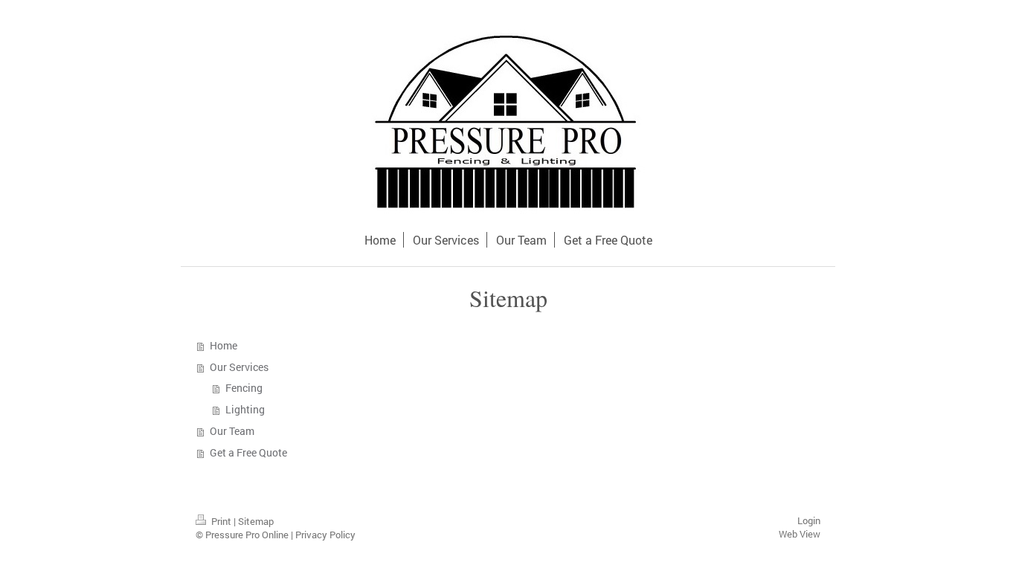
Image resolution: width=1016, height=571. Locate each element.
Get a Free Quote (248, 452)
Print (221, 521)
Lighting (245, 409)
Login (808, 520)
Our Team (232, 431)
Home (223, 345)
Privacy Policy (325, 535)
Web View (799, 534)
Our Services (239, 367)
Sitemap (256, 521)
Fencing (244, 388)
